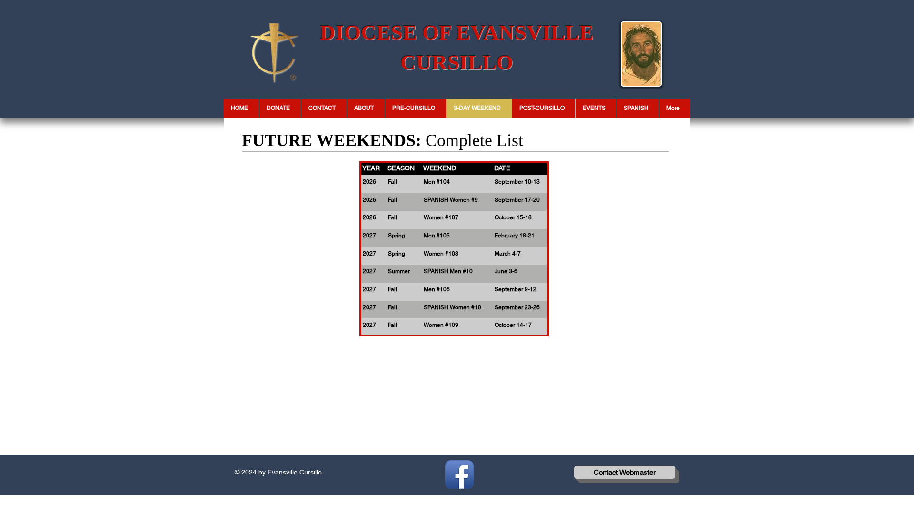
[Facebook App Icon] (459, 474)
